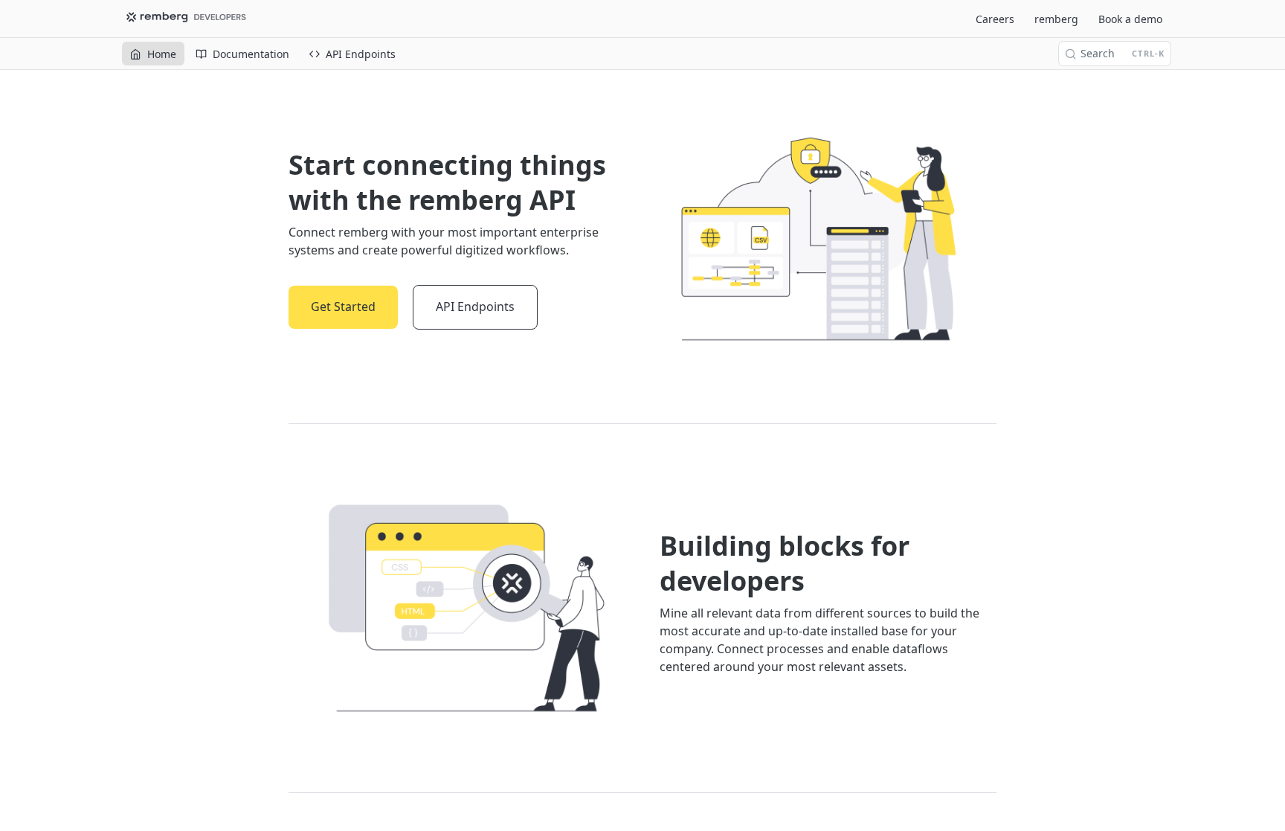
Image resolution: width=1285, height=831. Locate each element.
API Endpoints (475, 306)
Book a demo (1130, 19)
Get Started (343, 306)
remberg (1056, 19)
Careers (995, 19)
